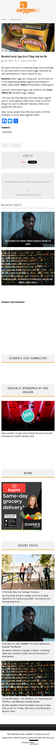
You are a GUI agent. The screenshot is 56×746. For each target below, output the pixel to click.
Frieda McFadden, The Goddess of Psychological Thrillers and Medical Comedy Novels (27, 700)
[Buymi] (21, 529)
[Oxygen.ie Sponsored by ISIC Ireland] (28, 430)
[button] (28, 37)
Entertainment (26, 61)
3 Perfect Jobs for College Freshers (20, 591)
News (35, 61)
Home (3, 19)
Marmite (16, 145)
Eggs (5, 145)
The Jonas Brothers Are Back (28, 194)
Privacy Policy (28, 742)
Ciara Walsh (8, 61)
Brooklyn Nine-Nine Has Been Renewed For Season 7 (28, 181)
